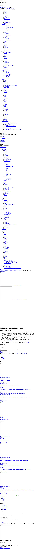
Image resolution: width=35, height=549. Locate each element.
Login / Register (4, 131)
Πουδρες (7, 30)
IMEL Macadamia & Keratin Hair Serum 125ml (19, 299)
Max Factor (5, 98)
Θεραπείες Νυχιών (6, 77)
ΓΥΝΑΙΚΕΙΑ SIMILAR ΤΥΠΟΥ (11, 126)
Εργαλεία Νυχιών (6, 217)
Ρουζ (6, 31)
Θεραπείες (19, 270)
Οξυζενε (5, 58)
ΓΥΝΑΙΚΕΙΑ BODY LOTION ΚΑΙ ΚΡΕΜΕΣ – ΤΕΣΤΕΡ (12, 129)
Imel (21, 353)
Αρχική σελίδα (2, 270)
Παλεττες (5, 41)
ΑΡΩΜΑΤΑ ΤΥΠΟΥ (5, 121)
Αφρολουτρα (6, 63)
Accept (1, 524)
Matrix (5, 99)
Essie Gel (7, 76)
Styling (5, 18)
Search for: (2, 9)
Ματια (5, 32)
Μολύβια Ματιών (8, 35)
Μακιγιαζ (3, 24)
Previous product (2, 271)
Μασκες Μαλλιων (6, 54)
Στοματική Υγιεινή (6, 50)
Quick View (2, 387)
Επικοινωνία (4, 509)
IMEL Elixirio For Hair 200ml (16, 285)
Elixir (5, 95)
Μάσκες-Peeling (6, 49)
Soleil (5, 118)
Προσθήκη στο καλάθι (3, 383)
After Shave (5, 21)
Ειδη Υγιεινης (6, 88)
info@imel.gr (27, 342)
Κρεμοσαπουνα (6, 84)
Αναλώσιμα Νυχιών (7, 216)
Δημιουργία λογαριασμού (10, 8)
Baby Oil (5, 89)
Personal (5, 102)
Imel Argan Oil (24, 353)
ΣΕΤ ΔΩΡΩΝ (4, 90)
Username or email (3, 2)
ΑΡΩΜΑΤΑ (4, 149)
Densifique (5, 111)
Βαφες (5, 57)
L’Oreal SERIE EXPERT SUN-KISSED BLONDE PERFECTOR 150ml (14, 460)
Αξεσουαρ (5, 182)
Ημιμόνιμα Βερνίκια (7, 75)
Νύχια (3, 70)
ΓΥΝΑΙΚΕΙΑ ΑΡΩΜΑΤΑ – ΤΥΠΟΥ (11, 123)
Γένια (5, 23)
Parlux (5, 101)
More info (4, 524)
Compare (1, 352)
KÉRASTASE (4, 106)
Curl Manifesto (6, 110)
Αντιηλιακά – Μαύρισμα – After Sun (9, 65)
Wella (5, 105)
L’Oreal (5, 97)
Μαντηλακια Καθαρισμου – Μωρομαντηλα (10, 85)
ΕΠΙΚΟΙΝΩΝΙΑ (4, 141)
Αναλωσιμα (5, 59)
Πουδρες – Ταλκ (6, 87)
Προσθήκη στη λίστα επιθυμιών (5, 351)
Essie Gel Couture (8, 211)
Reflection (5, 255)
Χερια (5, 64)
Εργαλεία (5, 197)
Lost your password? (3, 7)
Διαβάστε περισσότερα (3, 400)
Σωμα (3, 60)
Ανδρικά (5, 12)
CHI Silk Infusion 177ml (5, 380)
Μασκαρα (7, 173)
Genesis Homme (6, 114)
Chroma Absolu (6, 108)
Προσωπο (3, 183)
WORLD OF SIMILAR (7, 124)
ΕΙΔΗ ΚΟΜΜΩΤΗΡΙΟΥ (11, 270)
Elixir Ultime (6, 251)
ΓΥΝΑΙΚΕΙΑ (6, 91)
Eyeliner (7, 34)
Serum (5, 48)
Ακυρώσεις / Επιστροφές (5, 507)
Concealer (7, 33)
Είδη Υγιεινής (6, 207)
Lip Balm (5, 83)
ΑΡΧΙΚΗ (3, 136)
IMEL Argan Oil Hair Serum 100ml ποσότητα (8, 545)
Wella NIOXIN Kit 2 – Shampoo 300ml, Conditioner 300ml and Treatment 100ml (15, 397)
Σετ (4, 43)
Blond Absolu (6, 246)
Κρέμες (5, 46)
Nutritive (5, 116)
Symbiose (5, 120)
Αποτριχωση (6, 67)
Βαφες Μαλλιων (6, 17)
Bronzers (7, 26)
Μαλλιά (16, 270)
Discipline (5, 250)
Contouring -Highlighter (9, 27)
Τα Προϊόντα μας (4, 508)
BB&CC (7, 25)
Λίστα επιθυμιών (3, 147)
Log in (1, 5)
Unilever (5, 104)
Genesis (5, 115)
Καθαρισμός (6, 45)
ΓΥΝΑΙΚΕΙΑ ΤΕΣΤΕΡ (7, 128)
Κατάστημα (6, 270)
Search (14, 9)
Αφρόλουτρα (6, 16)
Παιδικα (3, 79)
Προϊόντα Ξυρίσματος (7, 22)
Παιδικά (5, 13)
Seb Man (5, 241)
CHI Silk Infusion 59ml (4, 440)
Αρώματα (5, 80)
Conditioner (5, 15)
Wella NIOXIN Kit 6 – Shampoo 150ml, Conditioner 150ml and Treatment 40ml (15, 389)
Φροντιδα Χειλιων (8, 40)
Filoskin (5, 96)
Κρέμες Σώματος (6, 62)
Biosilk (5, 93)
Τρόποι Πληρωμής (5, 506)
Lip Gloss (7, 38)
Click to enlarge (2, 325)
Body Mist (5, 61)
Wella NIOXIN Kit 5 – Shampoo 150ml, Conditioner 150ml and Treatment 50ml (15, 469)
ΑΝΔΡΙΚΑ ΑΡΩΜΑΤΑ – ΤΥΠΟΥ (11, 122)
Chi (4, 94)
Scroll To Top (2, 522)
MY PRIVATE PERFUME (8, 260)
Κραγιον (7, 177)
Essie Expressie (8, 212)
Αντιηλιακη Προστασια (7, 52)
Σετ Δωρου (5, 226)
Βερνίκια (5, 71)
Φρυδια (5, 42)
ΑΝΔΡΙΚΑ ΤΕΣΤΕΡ (7, 127)
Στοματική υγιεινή (6, 86)
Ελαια (5, 66)
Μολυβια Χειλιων (8, 178)
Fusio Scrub (5, 113)
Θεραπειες (5, 56)
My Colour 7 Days (8, 74)
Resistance (5, 117)
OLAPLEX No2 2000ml (4, 419)
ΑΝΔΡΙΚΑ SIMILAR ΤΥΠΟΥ (10, 125)
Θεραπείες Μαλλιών (7, 19)
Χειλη (5, 37)
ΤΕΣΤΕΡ (3, 265)
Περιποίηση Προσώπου (7, 20)
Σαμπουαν (5, 53)
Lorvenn (5, 236)
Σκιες (6, 36)
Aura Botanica (6, 245)
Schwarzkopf (6, 103)
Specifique (5, 119)
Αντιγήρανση (6, 47)
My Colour (5, 100)
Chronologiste (6, 109)
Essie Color (7, 72)
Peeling (5, 68)
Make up (7, 28)
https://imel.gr (10, 340)
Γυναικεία (5, 11)
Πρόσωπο (5, 163)
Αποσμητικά (6, 158)
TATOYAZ (5, 69)
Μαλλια (3, 51)
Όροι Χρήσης (4, 505)
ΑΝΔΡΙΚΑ (3, 14)
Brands (3, 231)
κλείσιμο (4, 0)
